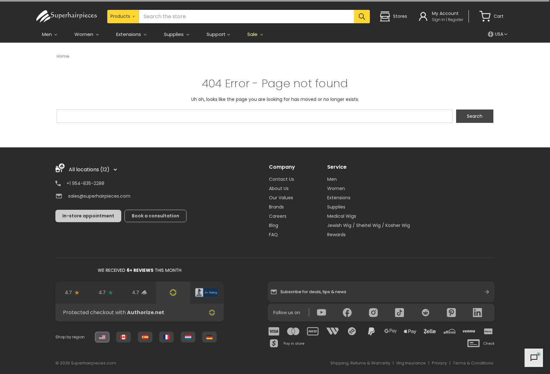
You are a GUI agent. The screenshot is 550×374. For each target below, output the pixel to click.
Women (336, 188)
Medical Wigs (341, 216)
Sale (253, 34)
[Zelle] (429, 331)
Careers (277, 216)
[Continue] (487, 292)
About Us (279, 188)
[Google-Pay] (390, 331)
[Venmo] (468, 331)
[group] (139, 312)
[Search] (362, 16)
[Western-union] (332, 331)
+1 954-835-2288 (85, 183)
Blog (273, 225)
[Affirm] (449, 331)
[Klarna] (488, 331)
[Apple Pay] (410, 331)
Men (332, 179)
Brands (276, 207)
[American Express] (313, 331)
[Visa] (274, 331)
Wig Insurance (411, 363)
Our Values (281, 197)
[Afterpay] (352, 331)
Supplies (336, 207)
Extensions (338, 197)
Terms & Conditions (473, 363)
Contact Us (281, 179)
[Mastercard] (293, 331)
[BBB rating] (207, 292)
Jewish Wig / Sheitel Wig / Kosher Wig (368, 225)
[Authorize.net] (173, 292)
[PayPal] (371, 331)
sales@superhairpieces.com (99, 196)
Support (216, 34)
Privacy (439, 363)
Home (63, 56)
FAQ (273, 234)
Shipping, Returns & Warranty (360, 363)
